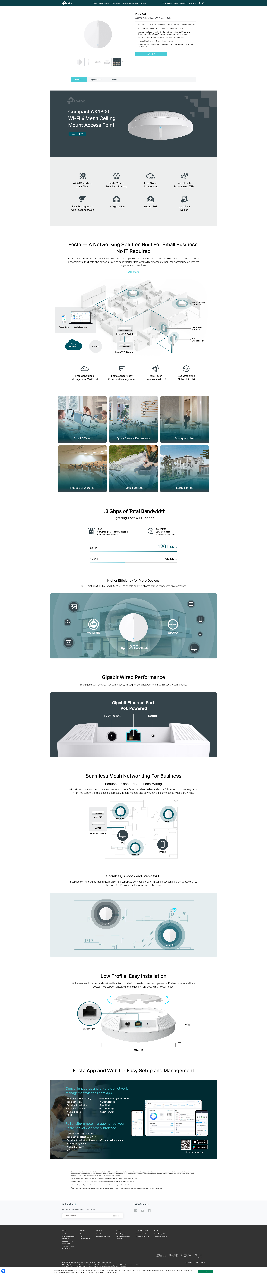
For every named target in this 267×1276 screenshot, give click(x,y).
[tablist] (98, 62)
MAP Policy (119, 1239)
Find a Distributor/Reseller (103, 1236)
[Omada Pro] (186, 1255)
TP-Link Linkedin (136, 1210)
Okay (205, 1271)
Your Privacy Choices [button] (68, 1246)
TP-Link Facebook (149, 1210)
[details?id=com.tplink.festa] (200, 1148)
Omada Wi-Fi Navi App (160, 1236)
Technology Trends (141, 1234)
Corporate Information (68, 1236)
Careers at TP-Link (67, 1241)
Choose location (203, 3)
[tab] (79, 62)
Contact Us (65, 1239)
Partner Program (120, 1234)
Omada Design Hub (159, 1234)
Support (114, 79)
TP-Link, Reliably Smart (71, 2)
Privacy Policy (66, 1243)
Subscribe (117, 1216)
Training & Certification (142, 1236)
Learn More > (133, 271)
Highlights (79, 79)
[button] (192, 3)
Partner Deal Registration (123, 1236)
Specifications (96, 79)
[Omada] (173, 1255)
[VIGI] (198, 1255)
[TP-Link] (161, 1255)
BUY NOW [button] (151, 54)
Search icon (199, 3)
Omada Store (99, 1234)
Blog (81, 1236)
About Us (64, 1234)
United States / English (196, 1262)
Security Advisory (85, 1239)
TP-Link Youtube (142, 1210)
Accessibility (66, 1248)
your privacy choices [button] (110, 1272)
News (81, 1234)
